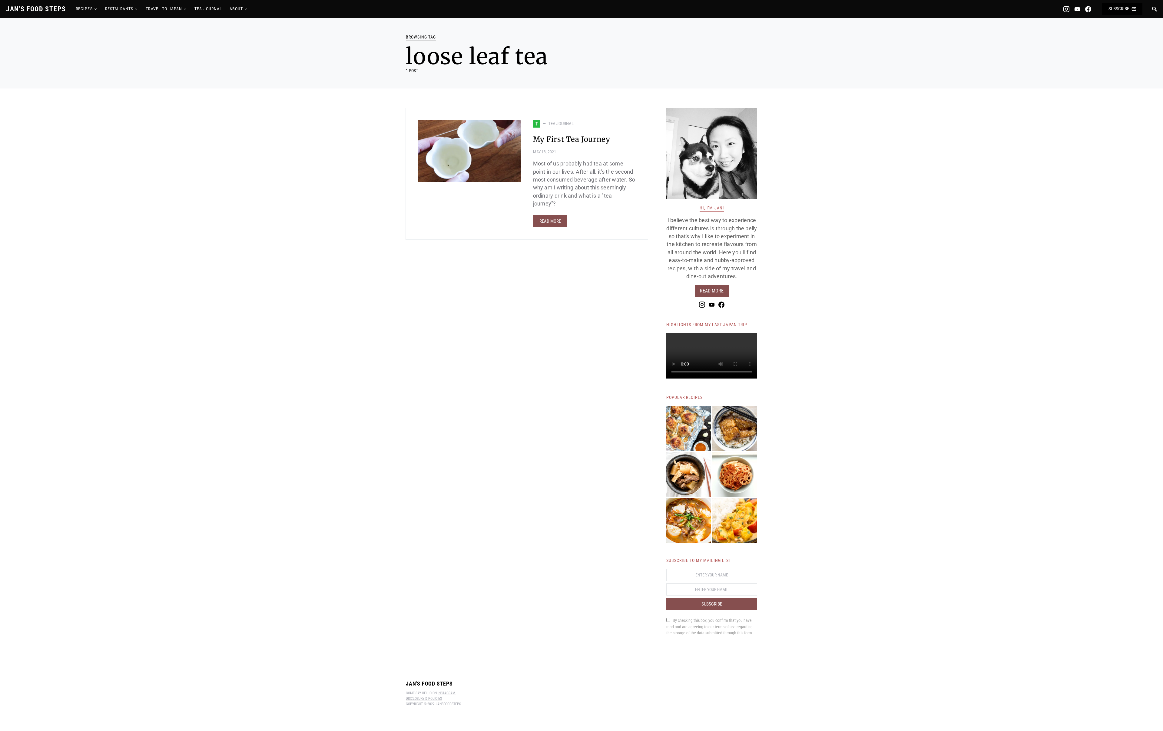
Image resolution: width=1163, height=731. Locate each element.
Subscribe (1118, 9)
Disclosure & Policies (424, 698)
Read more (712, 291)
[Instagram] (1066, 9)
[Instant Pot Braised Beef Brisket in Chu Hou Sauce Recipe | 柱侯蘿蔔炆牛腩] (688, 474)
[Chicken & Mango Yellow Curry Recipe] (734, 520)
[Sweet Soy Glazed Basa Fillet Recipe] (734, 428)
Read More (550, 221)
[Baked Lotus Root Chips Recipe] (734, 474)
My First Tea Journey (571, 139)
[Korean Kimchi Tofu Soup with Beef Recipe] (688, 520)
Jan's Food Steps (36, 9)
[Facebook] (1088, 9)
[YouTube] (1077, 9)
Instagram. (447, 693)
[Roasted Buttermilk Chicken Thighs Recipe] (688, 428)
